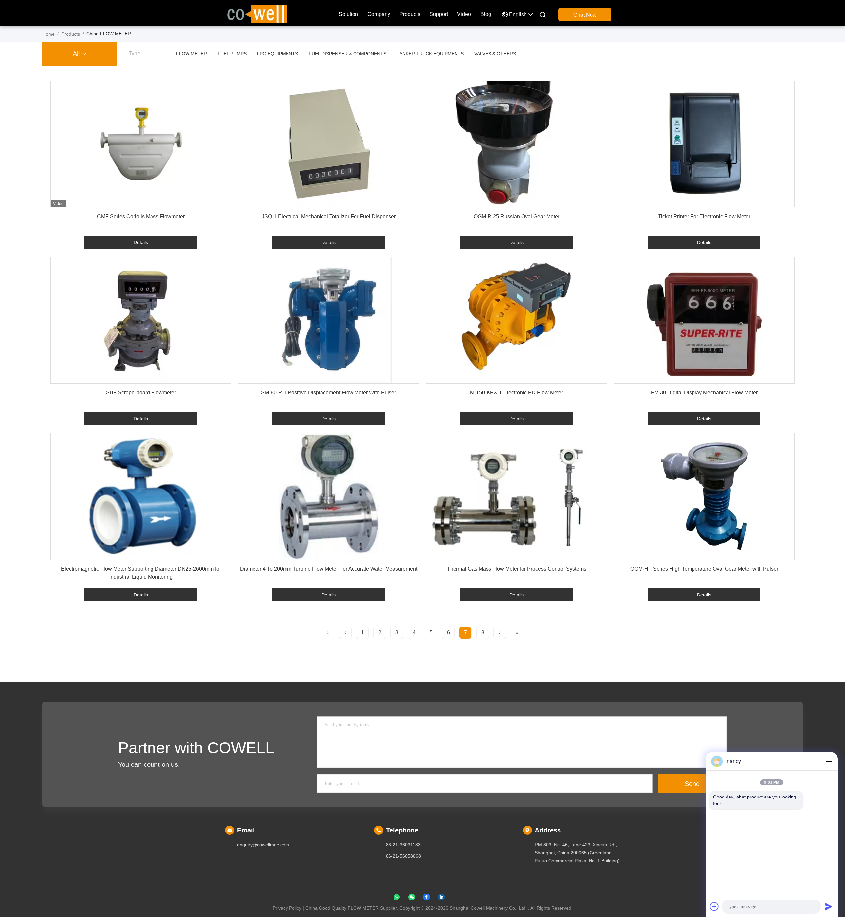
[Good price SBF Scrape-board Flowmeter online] (141, 320)
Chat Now (585, 14)
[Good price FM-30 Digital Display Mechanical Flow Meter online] (704, 320)
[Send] (828, 906)
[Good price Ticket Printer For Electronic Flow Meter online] (704, 144)
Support (438, 14)
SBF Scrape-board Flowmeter (141, 392)
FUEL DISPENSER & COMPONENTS (347, 53)
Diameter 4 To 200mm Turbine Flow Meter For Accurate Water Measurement (328, 569)
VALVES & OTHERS (495, 53)
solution (348, 14)
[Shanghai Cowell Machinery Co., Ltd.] (257, 13)
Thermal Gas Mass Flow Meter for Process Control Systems (516, 569)
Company (378, 14)
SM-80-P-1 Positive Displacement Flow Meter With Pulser (328, 392)
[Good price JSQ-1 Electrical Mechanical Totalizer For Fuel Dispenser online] (328, 144)
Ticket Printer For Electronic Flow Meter (704, 216)
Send (692, 783)
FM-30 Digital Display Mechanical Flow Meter (704, 392)
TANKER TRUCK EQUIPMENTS (430, 53)
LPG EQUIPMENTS (277, 53)
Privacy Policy (287, 908)
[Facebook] (426, 898)
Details (141, 242)
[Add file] (714, 906)
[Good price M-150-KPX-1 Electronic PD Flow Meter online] (516, 320)
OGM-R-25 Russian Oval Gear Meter (516, 216)
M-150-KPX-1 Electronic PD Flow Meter (516, 392)
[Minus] (828, 761)
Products (409, 14)
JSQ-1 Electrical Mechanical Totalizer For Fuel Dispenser (329, 216)
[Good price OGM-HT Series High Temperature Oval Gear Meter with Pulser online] (704, 496)
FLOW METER (191, 53)
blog (485, 14)
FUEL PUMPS (232, 53)
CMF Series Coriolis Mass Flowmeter (141, 216)
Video (464, 14)
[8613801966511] (397, 898)
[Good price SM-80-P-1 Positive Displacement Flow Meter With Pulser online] (328, 320)
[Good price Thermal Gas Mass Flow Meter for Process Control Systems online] (516, 496)
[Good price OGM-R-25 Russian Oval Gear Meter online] (516, 144)
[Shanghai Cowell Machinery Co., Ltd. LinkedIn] (441, 898)
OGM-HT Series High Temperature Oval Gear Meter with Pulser (704, 569)
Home (48, 34)
